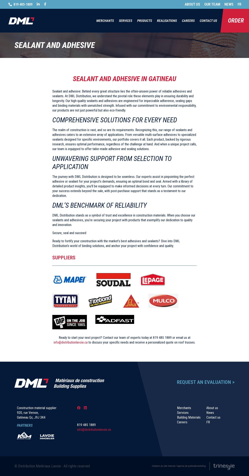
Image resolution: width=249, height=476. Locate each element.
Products (144, 21)
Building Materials (189, 417)
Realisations (167, 21)
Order (236, 20)
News (228, 4)
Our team (212, 4)
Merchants (105, 21)
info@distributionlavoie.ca (71, 342)
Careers (188, 21)
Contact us (208, 21)
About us (192, 4)
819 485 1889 (162, 338)
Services (125, 21)
